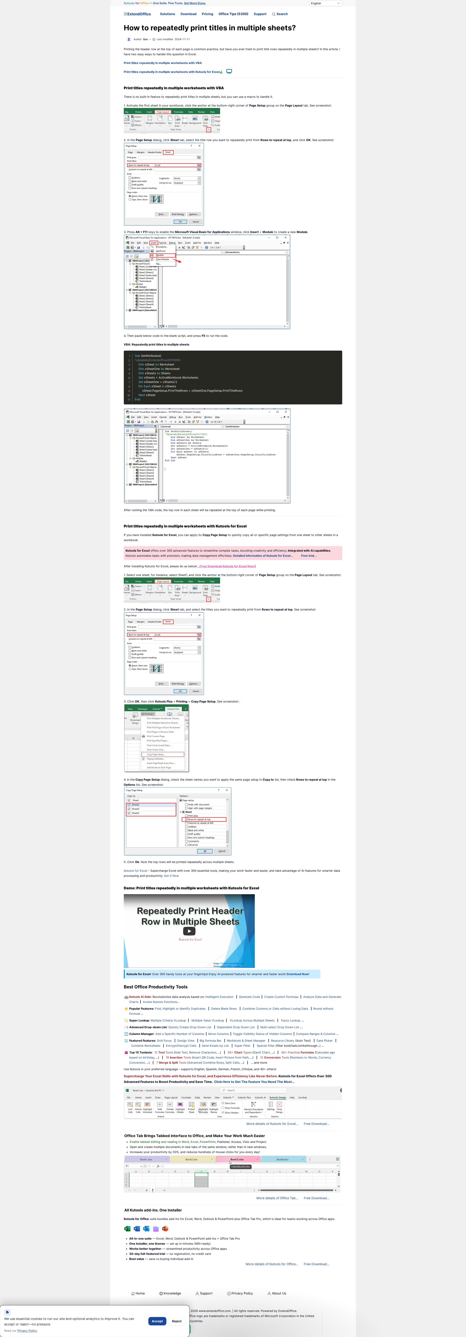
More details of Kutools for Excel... (272, 1124)
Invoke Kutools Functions (160, 1002)
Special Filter (266, 1045)
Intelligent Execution (219, 997)
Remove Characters (202, 1052)
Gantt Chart (261, 1052)
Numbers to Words (304, 1057)
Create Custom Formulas (281, 997)
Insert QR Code (203, 1057)
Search (282, 14)
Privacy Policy (242, 1293)
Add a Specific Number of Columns (179, 1034)
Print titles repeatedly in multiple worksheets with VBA (163, 63)
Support (260, 14)
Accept (157, 1321)
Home (140, 1293)
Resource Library (282, 1040)
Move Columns (218, 1034)
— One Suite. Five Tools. (165, 3)
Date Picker (325, 1040)
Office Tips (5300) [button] (233, 14)
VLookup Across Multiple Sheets (252, 1020)
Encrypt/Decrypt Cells (181, 1045)
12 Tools (163, 1052)
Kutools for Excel (135, 870)
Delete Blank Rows (224, 1008)
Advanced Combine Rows (206, 1062)
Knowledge (172, 1293)
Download (188, 14)
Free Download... (316, 1124)
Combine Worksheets (145, 1045)
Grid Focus (164, 1040)
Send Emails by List (215, 1045)
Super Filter (242, 1045)
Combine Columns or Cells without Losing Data (275, 1008)
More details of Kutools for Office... (272, 1264)
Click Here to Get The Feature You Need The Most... (254, 1082)
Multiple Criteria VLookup (168, 1020)
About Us (279, 1293)
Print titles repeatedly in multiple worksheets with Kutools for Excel (172, 72)
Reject (177, 1321)
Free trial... (309, 555)
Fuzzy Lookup (290, 1020)
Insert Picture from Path (232, 1057)
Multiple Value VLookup (207, 1020)
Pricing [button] (207, 14)
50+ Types (239, 1052)
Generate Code (249, 997)
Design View (185, 1040)
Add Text (181, 1052)
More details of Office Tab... (277, 1198)
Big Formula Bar (210, 1040)
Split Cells (232, 1062)
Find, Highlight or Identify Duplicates (180, 1008)
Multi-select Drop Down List (279, 1027)
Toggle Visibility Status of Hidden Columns (262, 1034)
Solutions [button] (167, 14)
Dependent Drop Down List (236, 1027)
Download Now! (298, 974)
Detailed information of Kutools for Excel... (263, 555)
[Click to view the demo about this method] (227, 72)
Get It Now (171, 876)
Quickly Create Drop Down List (189, 1027)
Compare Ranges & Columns (315, 1034)
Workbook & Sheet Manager (246, 1040)
